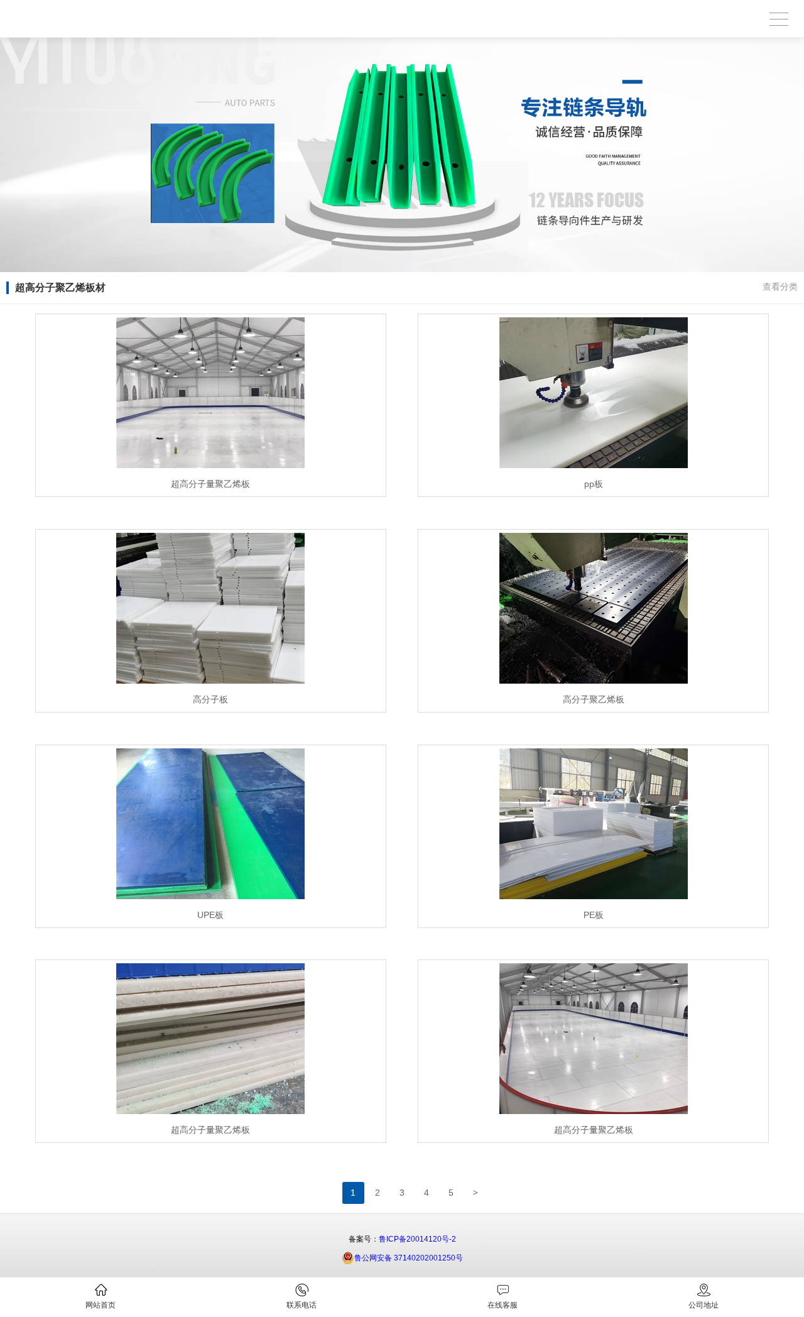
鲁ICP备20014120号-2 (417, 1239)
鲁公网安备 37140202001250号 (408, 1258)
